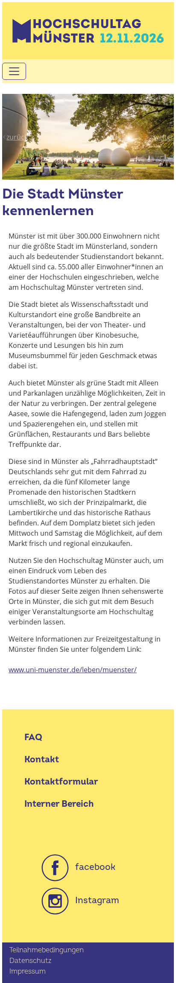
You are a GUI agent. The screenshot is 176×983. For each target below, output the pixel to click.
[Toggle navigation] (14, 71)
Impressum (27, 971)
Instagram (94, 900)
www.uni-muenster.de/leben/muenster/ (73, 669)
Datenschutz (30, 961)
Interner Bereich (59, 804)
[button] (15, 137)
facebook (92, 867)
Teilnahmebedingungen (46, 950)
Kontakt (41, 759)
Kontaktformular (61, 781)
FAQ (33, 737)
